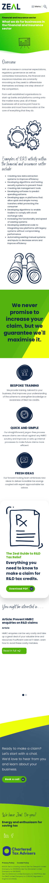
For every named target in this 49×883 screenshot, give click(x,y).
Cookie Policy (23, 863)
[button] (23, 695)
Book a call (12, 779)
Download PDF (22, 588)
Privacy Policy (8, 863)
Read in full (9, 650)
